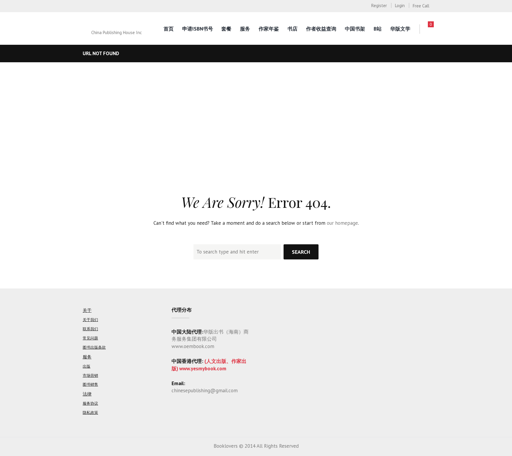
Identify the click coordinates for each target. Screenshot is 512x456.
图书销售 (90, 384)
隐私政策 (90, 412)
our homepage (342, 223)
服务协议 (90, 403)
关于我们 (90, 319)
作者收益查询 (321, 28)
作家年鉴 (269, 28)
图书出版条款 (94, 347)
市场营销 (90, 375)
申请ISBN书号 (197, 28)
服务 (245, 28)
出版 (86, 366)
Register (379, 5)
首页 (169, 28)
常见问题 (90, 338)
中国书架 (355, 28)
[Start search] (301, 251)
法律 (87, 394)
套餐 (226, 28)
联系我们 (90, 328)
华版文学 (400, 28)
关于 (87, 310)
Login (400, 5)
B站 (378, 28)
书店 (292, 28)
